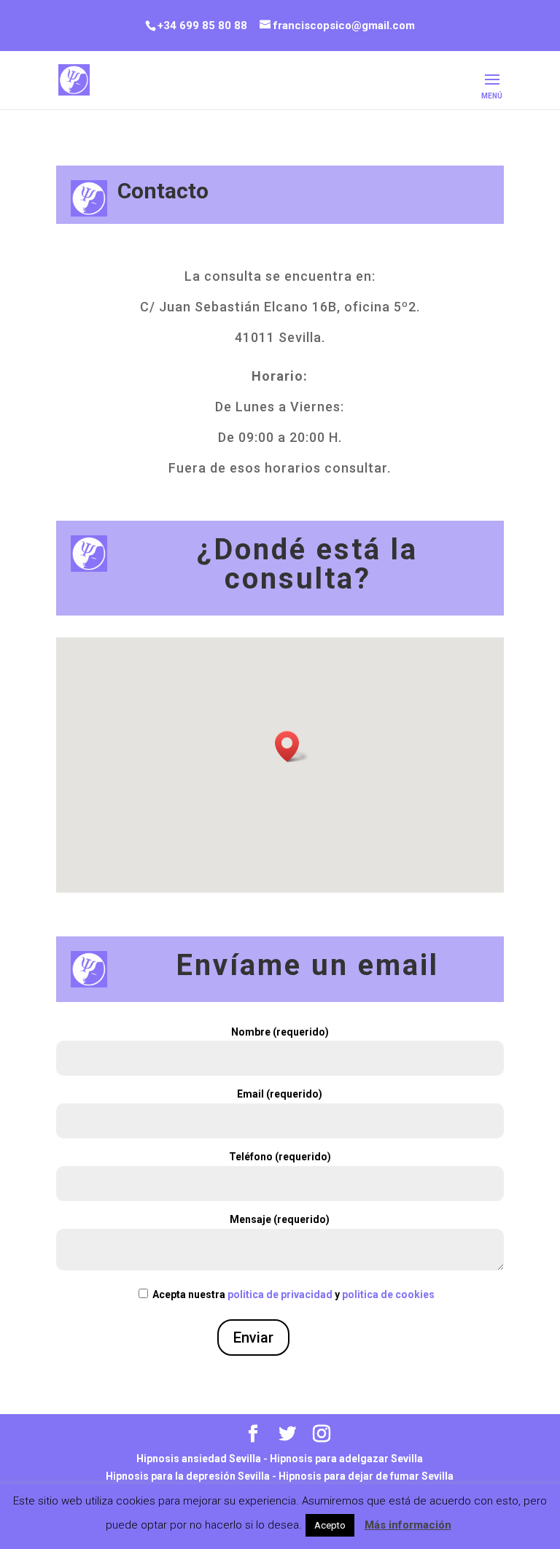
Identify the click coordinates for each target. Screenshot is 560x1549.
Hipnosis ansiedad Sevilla (198, 1458)
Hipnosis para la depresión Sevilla (188, 1476)
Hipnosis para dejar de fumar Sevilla (366, 1476)
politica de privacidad (280, 1294)
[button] (291, 746)
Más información (408, 1524)
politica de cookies (388, 1294)
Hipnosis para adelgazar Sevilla (346, 1458)
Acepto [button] (330, 1525)
